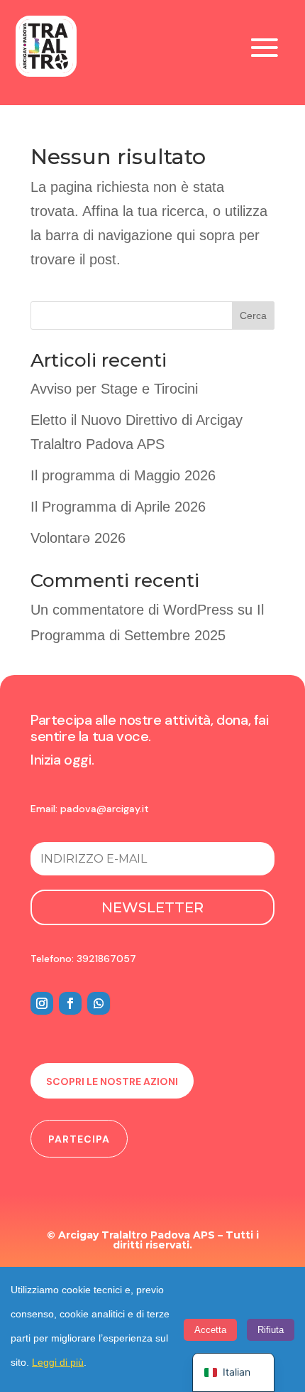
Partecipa (79, 1139)
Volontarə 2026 (78, 538)
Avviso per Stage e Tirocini (114, 388)
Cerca (253, 315)
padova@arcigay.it (104, 808)
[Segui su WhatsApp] (98, 1003)
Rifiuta (270, 1329)
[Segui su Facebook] (70, 1003)
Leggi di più (58, 1362)
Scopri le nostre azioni (112, 1081)
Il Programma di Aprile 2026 (118, 506)
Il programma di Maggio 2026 (123, 475)
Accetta (210, 1329)
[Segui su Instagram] (41, 1003)
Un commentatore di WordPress (131, 609)
